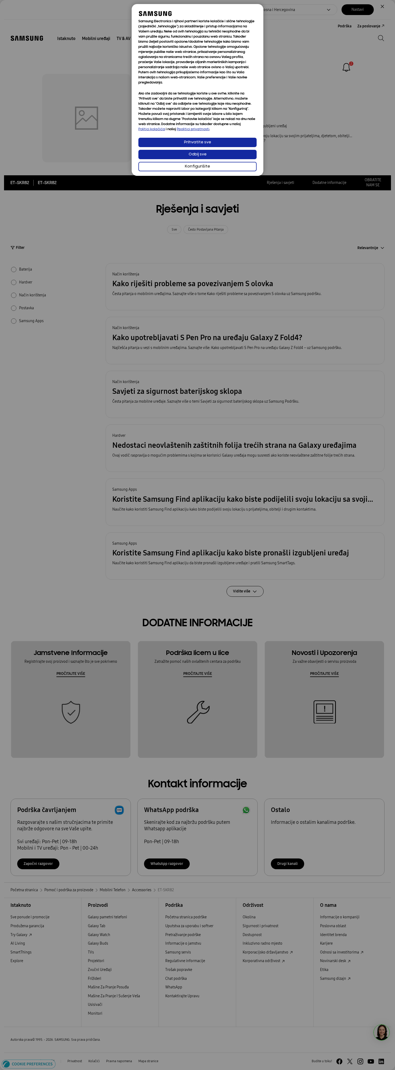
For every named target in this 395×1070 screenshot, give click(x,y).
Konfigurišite (197, 167)
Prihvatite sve (197, 142)
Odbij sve (198, 154)
